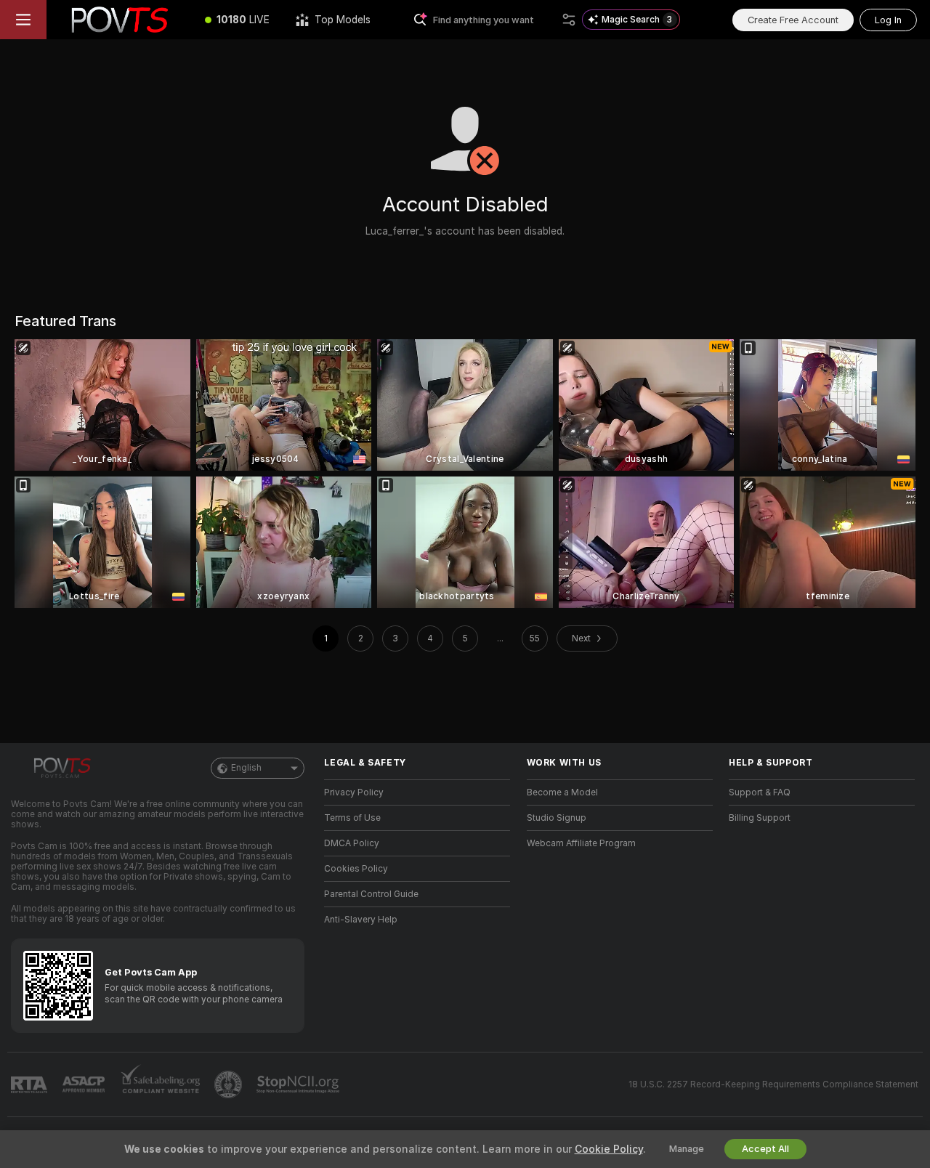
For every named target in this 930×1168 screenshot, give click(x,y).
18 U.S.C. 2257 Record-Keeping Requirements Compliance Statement (773, 1084)
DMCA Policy (351, 843)
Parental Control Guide (371, 894)
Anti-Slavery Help (360, 919)
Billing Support (759, 818)
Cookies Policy (356, 869)
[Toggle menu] (23, 19)
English (246, 768)
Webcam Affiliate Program (581, 843)
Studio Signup (556, 818)
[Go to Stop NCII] (299, 1084)
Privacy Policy (354, 792)
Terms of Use (352, 818)
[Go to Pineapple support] (229, 1084)
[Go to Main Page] (119, 19)
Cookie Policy (609, 1149)
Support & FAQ (759, 792)
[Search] (569, 19)
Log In (888, 20)
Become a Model (562, 792)
